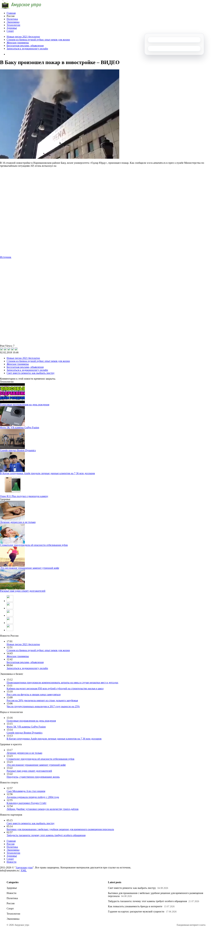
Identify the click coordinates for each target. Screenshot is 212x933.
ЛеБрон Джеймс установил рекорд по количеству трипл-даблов (43, 809)
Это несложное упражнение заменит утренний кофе (29, 568)
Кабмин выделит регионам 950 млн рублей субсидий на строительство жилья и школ (55, 688)
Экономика (13, 22)
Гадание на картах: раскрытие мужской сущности (136, 911)
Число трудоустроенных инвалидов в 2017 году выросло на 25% (43, 706)
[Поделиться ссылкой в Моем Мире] (12, 348)
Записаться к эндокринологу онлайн (27, 48)
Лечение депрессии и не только (18, 522)
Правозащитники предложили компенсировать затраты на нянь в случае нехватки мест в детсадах (62, 682)
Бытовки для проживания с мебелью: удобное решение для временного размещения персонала (60, 829)
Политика (12, 19)
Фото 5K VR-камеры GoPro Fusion (19, 427)
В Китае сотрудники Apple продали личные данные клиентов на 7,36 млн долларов (47, 473)
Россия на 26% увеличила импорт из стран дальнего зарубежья (42, 700)
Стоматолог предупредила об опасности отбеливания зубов (34, 545)
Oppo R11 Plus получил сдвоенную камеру (24, 496)
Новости (11, 861)
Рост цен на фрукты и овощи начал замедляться (33, 694)
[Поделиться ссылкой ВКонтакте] (1, 348)
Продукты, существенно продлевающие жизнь (33, 776)
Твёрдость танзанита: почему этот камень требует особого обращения (46, 835)
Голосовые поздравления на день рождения (24, 404)
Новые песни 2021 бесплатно (23, 36)
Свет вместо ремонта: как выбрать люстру (30, 373)
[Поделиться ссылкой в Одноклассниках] (16, 348)
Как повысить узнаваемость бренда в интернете (135, 906)
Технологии (13, 25)
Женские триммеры (18, 42)
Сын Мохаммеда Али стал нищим (26, 791)
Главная (11, 13)
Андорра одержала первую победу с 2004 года (33, 797)
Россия (10, 844)
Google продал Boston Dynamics (18, 450)
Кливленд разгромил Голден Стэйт (26, 803)
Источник (5, 257)
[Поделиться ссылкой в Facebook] (5, 348)
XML (24, 870)
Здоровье (12, 28)
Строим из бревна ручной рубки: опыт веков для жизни (38, 39)
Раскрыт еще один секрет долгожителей (22, 590)
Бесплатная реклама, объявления (25, 45)
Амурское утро (24, 867)
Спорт (10, 31)
